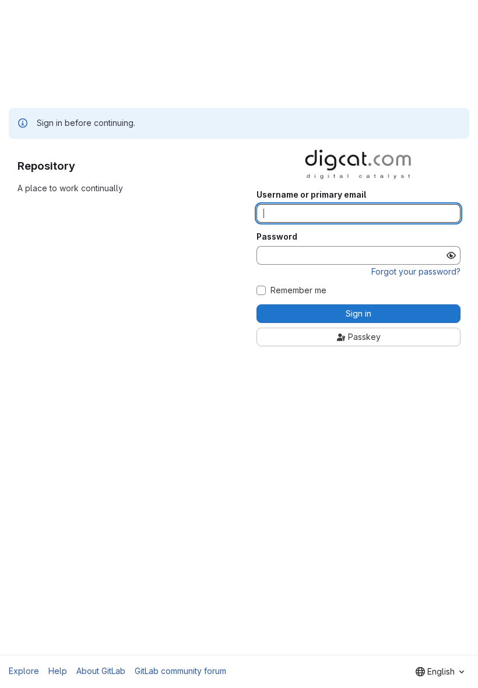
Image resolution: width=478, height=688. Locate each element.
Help (57, 671)
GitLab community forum (180, 671)
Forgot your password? (416, 271)
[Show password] (451, 255)
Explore (24, 671)
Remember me (298, 290)
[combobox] (439, 672)
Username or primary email (311, 194)
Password (276, 236)
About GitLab (100, 671)
